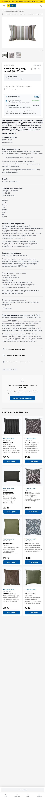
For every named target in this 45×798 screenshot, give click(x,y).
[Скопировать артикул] (15, 369)
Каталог (8, 14)
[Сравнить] (35, 69)
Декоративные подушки (34, 14)
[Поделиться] (31, 69)
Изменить (36, 96)
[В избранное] (39, 69)
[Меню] (4, 6)
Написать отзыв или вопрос (22, 398)
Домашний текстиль (19, 14)
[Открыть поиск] (41, 6)
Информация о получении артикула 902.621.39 (19, 111)
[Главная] (2, 14)
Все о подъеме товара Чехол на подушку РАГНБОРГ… (21, 113)
